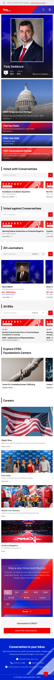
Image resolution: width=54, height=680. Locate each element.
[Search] (50, 175)
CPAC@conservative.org (31, 513)
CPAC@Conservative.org (13, 548)
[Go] (46, 674)
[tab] (8, 592)
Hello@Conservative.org (28, 659)
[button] (43, 9)
